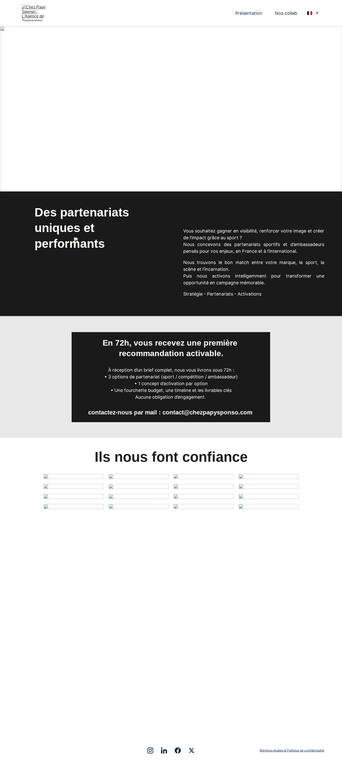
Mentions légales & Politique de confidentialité (292, 750)
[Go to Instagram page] (152, 750)
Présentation (248, 13)
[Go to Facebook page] (180, 750)
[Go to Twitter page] (192, 750)
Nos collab (286, 13)
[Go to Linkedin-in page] (166, 750)
